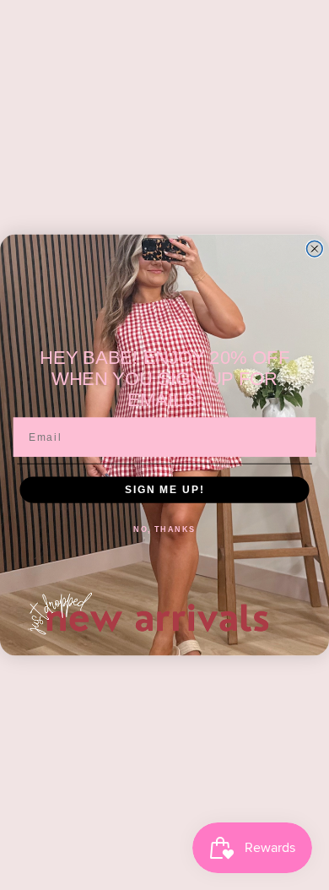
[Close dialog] (314, 249)
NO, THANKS (164, 530)
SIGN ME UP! (164, 489)
